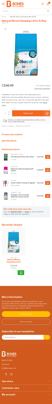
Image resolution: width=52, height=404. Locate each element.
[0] (47, 3)
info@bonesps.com (9, 368)
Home (4, 17)
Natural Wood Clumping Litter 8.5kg (23, 17)
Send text (5, 364)
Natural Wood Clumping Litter (13, 261)
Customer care (26, 314)
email (27, 212)
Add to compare (7, 126)
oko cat (5, 23)
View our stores (26, 322)
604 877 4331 (16, 212)
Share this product (22, 126)
